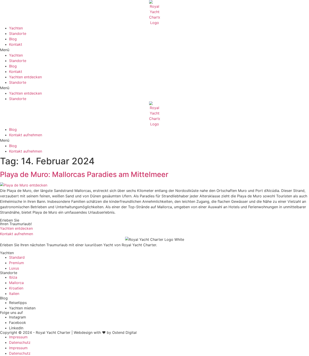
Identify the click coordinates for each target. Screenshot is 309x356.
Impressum (18, 337)
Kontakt (15, 44)
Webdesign (83, 332)
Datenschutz (20, 342)
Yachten (16, 28)
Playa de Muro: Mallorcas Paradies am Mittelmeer (84, 174)
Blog (13, 39)
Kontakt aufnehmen (25, 135)
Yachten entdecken (25, 77)
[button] (154, 50)
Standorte (17, 33)
